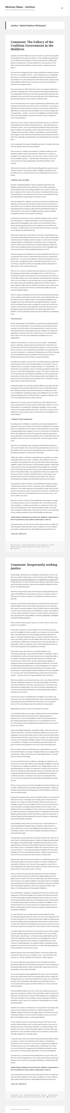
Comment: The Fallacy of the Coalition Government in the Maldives (32, 45)
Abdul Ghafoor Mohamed (30, 545)
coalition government (28, 546)
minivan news (41, 1097)
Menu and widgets (62, 10)
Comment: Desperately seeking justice (34, 566)
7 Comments (15, 548)
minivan (34, 1097)
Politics (45, 1095)
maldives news (45, 546)
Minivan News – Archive (20, 7)
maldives (37, 546)
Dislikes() (22, 533)
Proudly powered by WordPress (20, 1109)
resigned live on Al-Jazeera (47, 580)
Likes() (14, 533)
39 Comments (52, 1097)
